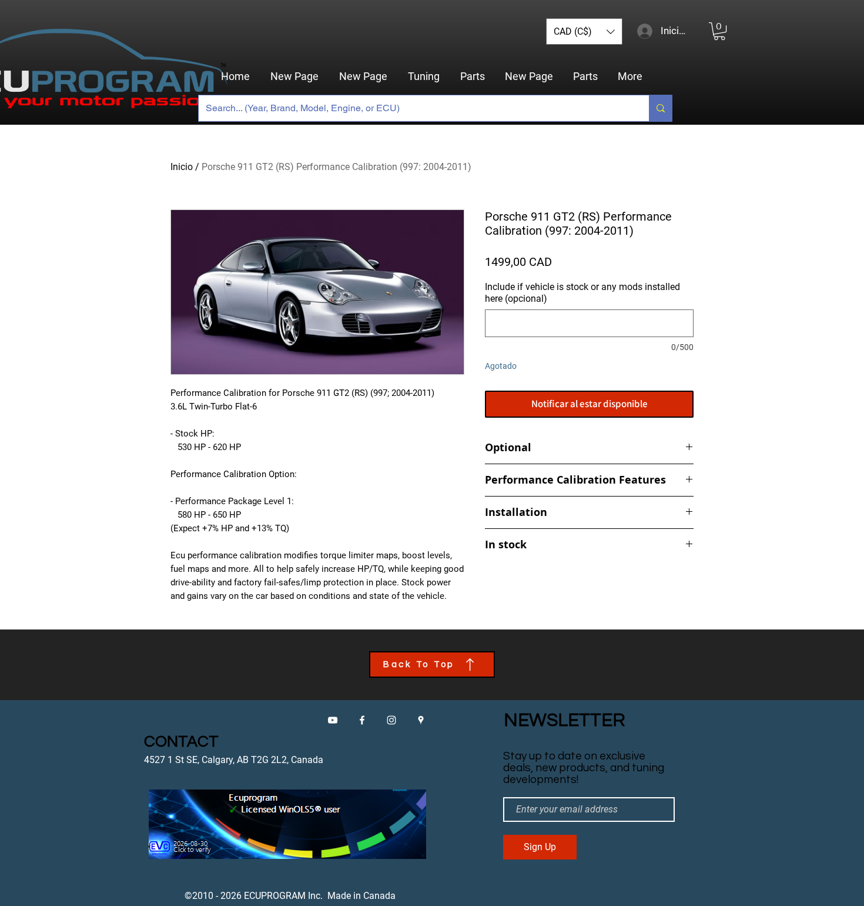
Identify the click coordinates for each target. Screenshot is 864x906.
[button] (584, 31)
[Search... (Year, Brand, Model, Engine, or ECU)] (660, 108)
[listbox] (584, 31)
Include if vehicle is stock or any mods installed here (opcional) (582, 292)
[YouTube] (333, 720)
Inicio (181, 166)
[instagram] (391, 720)
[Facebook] (362, 720)
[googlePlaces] (421, 720)
